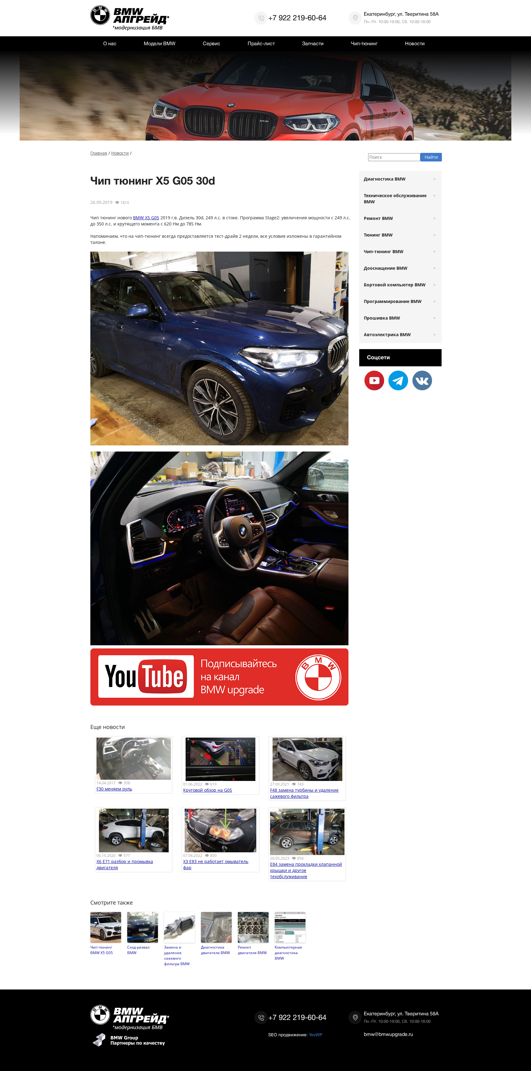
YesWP (315, 1034)
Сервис (211, 43)
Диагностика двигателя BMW (215, 950)
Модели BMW (159, 43)
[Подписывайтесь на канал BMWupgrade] (219, 702)
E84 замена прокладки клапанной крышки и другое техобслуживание (306, 870)
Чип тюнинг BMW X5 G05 (101, 950)
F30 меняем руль (114, 789)
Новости (415, 43)
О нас (109, 43)
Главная (98, 153)
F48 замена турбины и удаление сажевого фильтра (304, 793)
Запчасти (313, 43)
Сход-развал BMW (138, 950)
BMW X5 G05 (146, 218)
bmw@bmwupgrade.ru (388, 1034)
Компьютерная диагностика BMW (288, 953)
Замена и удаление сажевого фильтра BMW (177, 955)
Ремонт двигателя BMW (252, 950)
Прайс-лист (261, 43)
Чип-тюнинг (364, 43)
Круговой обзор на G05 (207, 790)
